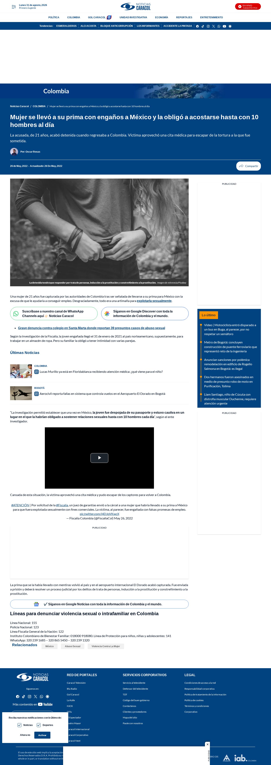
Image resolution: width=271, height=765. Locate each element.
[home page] (135, 6)
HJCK (70, 705)
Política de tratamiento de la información (205, 694)
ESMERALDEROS (66, 25)
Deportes (48, 725)
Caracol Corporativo (77, 734)
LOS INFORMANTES (148, 25)
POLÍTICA (53, 17)
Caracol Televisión (76, 682)
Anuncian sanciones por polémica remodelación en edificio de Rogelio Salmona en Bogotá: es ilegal (228, 364)
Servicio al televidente (134, 682)
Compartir (248, 166)
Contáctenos (129, 705)
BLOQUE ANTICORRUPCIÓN (116, 25)
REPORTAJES (184, 17)
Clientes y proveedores (134, 711)
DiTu (69, 711)
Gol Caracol (73, 694)
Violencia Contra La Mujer (106, 646)
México (49, 646)
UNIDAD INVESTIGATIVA (133, 17)
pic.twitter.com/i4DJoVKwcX (99, 514)
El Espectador (74, 717)
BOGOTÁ (39, 387)
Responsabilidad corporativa (199, 688)
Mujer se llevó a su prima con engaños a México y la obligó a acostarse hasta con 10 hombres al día (100, 106)
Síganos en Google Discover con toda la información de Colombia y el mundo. (143, 313)
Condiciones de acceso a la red (200, 682)
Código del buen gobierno (136, 700)
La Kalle (71, 700)
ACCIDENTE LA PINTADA (177, 25)
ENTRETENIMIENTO (211, 17)
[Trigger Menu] (13, 6)
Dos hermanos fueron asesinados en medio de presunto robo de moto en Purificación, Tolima (228, 381)
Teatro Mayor (74, 723)
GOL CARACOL (97, 17)
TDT (125, 694)
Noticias (28, 725)
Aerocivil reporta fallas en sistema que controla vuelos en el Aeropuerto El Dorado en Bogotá (102, 393)
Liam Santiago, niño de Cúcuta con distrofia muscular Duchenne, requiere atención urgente (230, 398)
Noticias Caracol (19, 106)
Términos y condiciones (197, 705)
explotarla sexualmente (154, 301)
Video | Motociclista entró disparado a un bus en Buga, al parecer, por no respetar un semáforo (230, 329)
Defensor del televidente (135, 688)
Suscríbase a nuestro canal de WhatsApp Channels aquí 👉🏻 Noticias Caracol (53, 313)
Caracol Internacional (78, 729)
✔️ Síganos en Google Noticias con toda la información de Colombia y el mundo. (103, 604)
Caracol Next (73, 740)
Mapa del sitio (130, 717)
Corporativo (191, 711)
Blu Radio (72, 688)
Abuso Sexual (72, 646)
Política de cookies (194, 700)
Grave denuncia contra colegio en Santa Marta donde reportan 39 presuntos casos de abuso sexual (91, 328)
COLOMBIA (73, 17)
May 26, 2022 (123, 518)
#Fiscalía (62, 505)
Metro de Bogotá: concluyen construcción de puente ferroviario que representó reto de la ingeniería (230, 346)
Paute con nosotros (133, 723)
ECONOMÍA (161, 17)
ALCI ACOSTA (88, 25)
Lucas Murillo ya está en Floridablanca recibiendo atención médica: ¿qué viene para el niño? (101, 371)
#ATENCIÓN (20, 505)
